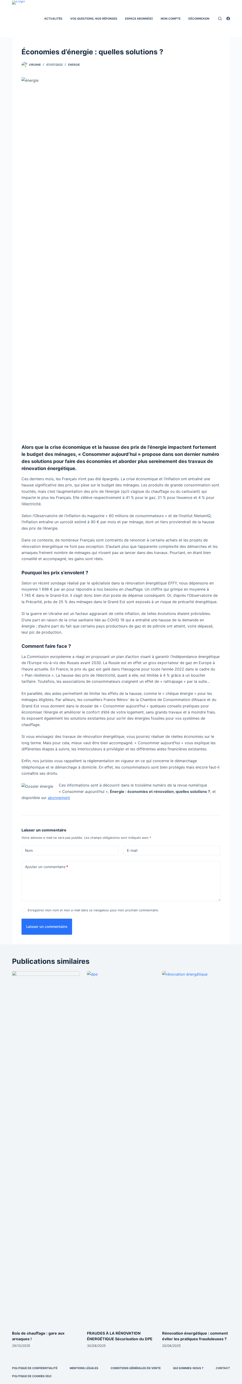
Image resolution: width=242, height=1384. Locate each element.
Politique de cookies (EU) (32, 1376)
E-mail (132, 850)
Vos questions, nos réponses (93, 18)
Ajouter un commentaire (46, 867)
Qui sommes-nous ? (188, 1368)
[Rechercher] (220, 18)
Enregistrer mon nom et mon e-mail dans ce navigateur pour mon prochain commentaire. (93, 910)
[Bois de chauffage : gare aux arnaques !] (46, 1148)
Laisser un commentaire (46, 926)
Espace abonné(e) (139, 18)
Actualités (53, 18)
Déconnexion (198, 18)
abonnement (59, 797)
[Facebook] (228, 18)
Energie (74, 64)
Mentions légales (84, 1368)
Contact (223, 1368)
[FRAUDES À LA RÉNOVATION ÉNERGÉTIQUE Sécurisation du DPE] (121, 1148)
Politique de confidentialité (34, 1368)
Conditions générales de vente (136, 1368)
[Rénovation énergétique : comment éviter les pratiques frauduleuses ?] (196, 1148)
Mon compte (171, 18)
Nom (29, 850)
